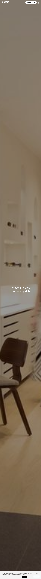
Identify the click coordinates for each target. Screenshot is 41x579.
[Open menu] (39, 2)
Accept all (25, 577)
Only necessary (17, 577)
